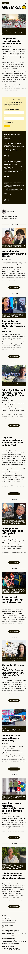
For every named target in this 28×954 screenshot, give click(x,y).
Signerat (9, 677)
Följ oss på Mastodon (8, 925)
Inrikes (9, 259)
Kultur (8, 605)
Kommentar (10, 400)
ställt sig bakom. (21, 479)
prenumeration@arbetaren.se (11, 943)
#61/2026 (4, 536)
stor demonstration (14, 470)
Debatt (9, 743)
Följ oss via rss (6, 927)
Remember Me (9, 122)
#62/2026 (4, 259)
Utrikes (9, 46)
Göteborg (15, 460)
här (25, 458)
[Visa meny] (25, 3)
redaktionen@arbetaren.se (8, 922)
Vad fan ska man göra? (7, 448)
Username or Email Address (11, 109)
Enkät (8, 813)
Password (6, 116)
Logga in (5, 3)
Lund (9, 460)
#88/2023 (4, 46)
